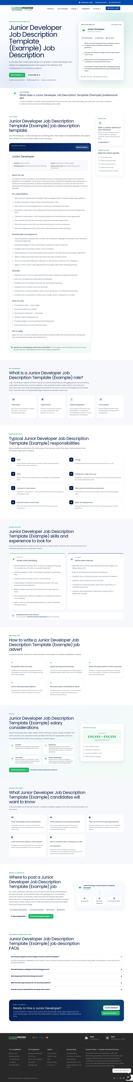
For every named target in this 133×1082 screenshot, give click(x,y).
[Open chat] (128, 1077)
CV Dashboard (14, 1059)
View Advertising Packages (40, 916)
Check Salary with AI (18, 770)
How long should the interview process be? (27, 976)
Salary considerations (49, 80)
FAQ (48, 1059)
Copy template (82, 147)
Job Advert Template (73, 1056)
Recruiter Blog (52, 1062)
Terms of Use (51, 1056)
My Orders (31, 1062)
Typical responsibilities (17, 80)
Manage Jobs (32, 1065)
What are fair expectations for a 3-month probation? (31, 983)
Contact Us (51, 1065)
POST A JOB (114, 8)
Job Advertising (71, 1053)
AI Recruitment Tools (73, 1062)
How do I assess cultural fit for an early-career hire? (30, 989)
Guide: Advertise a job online (73, 1066)
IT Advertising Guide (18, 916)
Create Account (101, 2)
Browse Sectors (14, 1056)
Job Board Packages (35, 1059)
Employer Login (86, 2)
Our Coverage (62, 9)
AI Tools (96, 9)
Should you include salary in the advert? (43, 770)
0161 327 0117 (115, 2)
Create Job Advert (111, 1008)
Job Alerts (12, 1062)
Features (50, 9)
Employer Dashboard (35, 1053)
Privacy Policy (51, 1053)
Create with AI (33, 75)
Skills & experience (33, 80)
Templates (86, 9)
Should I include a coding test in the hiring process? (30, 969)
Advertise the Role (109, 1013)
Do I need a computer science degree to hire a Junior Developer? (35, 957)
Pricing (73, 9)
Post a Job (31, 1056)
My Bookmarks (14, 1065)
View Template (16, 75)
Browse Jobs (13, 1053)
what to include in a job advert (37, 617)
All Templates (71, 1059)
